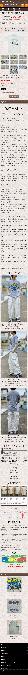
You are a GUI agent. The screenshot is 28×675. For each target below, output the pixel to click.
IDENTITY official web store (11, 5)
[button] (1, 5)
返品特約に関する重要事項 (8, 92)
